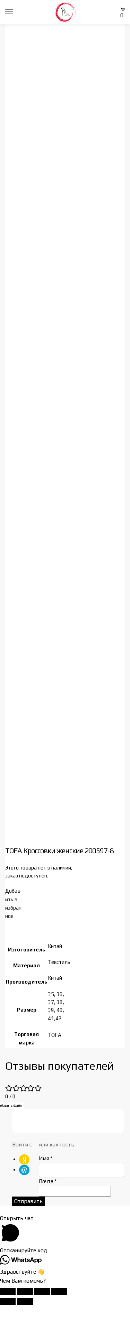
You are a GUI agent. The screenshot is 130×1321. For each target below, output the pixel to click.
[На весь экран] (25, 1291)
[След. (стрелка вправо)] (25, 1301)
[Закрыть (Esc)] (59, 1291)
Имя (45, 1158)
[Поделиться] (42, 1291)
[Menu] (15, 12)
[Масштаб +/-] (8, 1291)
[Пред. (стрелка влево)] (8, 1301)
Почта (48, 1181)
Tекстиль (59, 962)
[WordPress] (24, 1169)
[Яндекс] (24, 1159)
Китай (55, 946)
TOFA (54, 1035)
